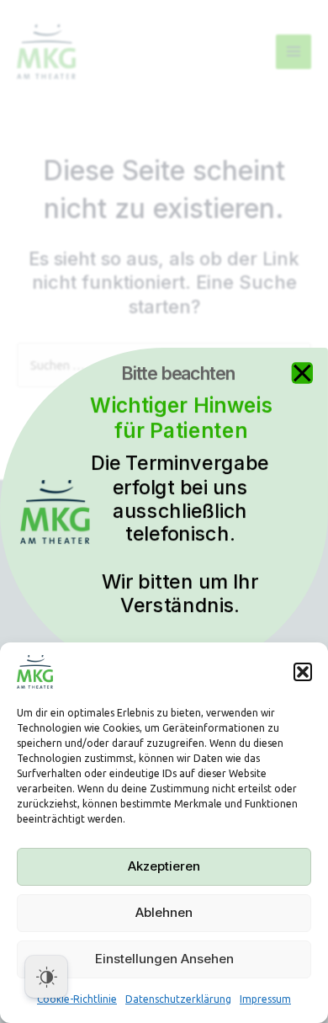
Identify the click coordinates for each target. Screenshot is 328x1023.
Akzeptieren (164, 866)
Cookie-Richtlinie (77, 999)
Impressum (265, 999)
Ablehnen (164, 912)
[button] (302, 671)
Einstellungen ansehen (164, 959)
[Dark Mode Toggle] (46, 977)
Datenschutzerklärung (178, 999)
